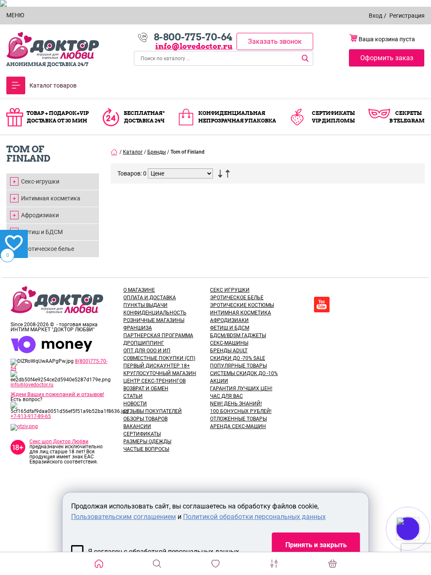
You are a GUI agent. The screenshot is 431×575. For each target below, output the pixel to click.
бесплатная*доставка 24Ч (144, 117)
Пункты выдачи (145, 305)
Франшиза (137, 328)
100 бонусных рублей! (240, 411)
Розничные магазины (153, 320)
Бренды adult (228, 351)
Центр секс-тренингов (154, 381)
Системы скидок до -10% (244, 373)
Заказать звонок (275, 41)
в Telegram (407, 120)
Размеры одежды (147, 442)
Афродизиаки (40, 215)
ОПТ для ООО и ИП (146, 351)
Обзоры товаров (145, 419)
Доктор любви (52, 45)
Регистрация (407, 15)
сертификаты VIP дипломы (333, 117)
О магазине (139, 290)
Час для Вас (226, 396)
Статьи (133, 396)
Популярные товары (238, 366)
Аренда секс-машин (238, 426)
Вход (375, 15)
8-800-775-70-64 (193, 37)
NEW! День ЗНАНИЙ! (236, 404)
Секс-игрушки (40, 181)
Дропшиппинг (143, 343)
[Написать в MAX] (419, 545)
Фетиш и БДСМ (42, 232)
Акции (219, 381)
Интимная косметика (50, 198)
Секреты (408, 113)
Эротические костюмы (242, 305)
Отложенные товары (238, 419)
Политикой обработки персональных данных (254, 517)
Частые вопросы (146, 449)
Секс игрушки (230, 290)
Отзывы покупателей (152, 411)
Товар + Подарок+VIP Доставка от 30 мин (58, 117)
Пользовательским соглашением (123, 517)
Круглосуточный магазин (159, 373)
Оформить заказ (386, 58)
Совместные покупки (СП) (159, 358)
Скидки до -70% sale (237, 358)
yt (322, 304)
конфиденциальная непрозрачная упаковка (237, 117)
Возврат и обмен (145, 388)
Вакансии (137, 426)
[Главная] (114, 152)
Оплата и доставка (149, 298)
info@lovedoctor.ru (193, 46)
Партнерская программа (158, 335)
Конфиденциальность (154, 313)
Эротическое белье (47, 248)
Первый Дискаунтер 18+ (156, 366)
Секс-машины (229, 343)
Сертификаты (142, 434)
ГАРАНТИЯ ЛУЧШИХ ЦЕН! (241, 388)
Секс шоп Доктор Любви (58, 442)
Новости (135, 404)
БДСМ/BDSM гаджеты (238, 335)
